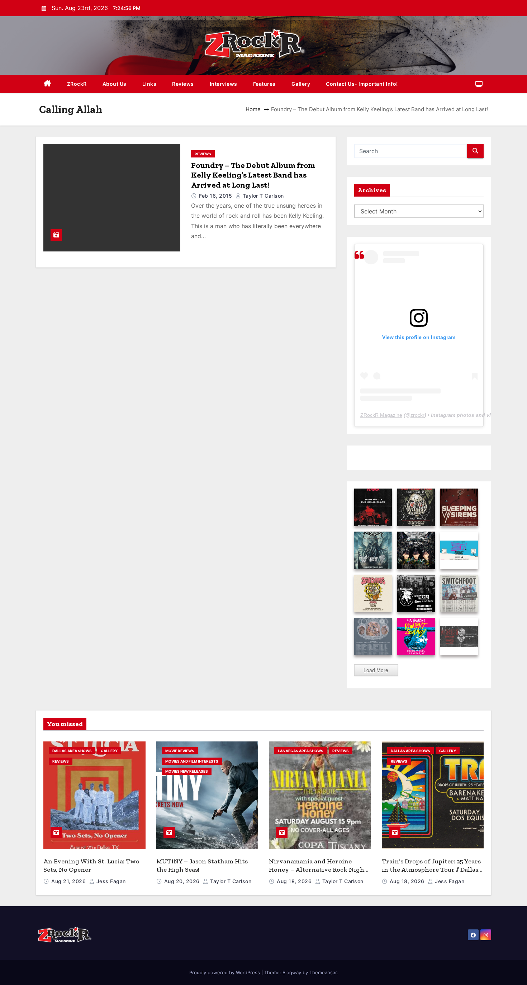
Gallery (300, 84)
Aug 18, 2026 (295, 881)
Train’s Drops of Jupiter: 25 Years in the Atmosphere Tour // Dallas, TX (431, 869)
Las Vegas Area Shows (300, 751)
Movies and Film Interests (191, 761)
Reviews (183, 84)
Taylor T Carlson (262, 196)
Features (264, 84)
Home (253, 109)
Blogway (292, 972)
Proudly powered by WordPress (225, 972)
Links (149, 84)
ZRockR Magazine (381, 415)
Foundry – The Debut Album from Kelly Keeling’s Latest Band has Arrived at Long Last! (253, 175)
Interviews (223, 84)
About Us (115, 84)
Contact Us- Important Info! (362, 84)
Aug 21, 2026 (69, 881)
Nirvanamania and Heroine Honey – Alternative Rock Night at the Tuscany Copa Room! (318, 869)
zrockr (417, 415)
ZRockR (77, 84)
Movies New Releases (186, 771)
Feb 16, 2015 (216, 196)
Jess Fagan (110, 881)
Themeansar (323, 972)
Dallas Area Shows (72, 751)
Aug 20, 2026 (182, 881)
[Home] (47, 84)
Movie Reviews (179, 751)
